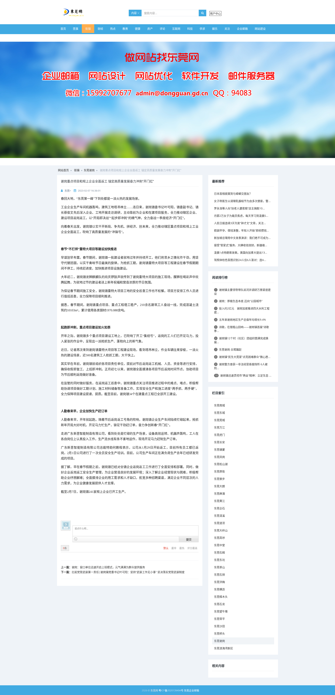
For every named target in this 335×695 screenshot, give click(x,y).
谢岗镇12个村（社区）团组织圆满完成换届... (241, 340)
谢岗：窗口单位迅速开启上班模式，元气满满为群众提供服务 (108, 567)
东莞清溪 (219, 515)
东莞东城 (219, 412)
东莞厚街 (219, 471)
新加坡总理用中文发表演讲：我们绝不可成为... (242, 238)
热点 (113, 28)
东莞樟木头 (221, 596)
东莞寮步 (219, 479)
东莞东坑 (219, 560)
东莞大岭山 (221, 530)
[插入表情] (76, 539)
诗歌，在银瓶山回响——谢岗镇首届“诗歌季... (241, 329)
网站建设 (260, 28)
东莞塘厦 (219, 449)
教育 (125, 28)
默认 (166, 548)
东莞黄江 (219, 501)
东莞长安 (219, 442)
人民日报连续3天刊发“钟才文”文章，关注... (240, 223)
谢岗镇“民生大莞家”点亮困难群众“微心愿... (242, 357)
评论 (162, 28)
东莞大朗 (219, 486)
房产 (150, 28)
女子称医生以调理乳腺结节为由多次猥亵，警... (242, 201)
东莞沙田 (219, 626)
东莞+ (68, 190)
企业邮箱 (242, 28)
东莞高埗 (219, 538)
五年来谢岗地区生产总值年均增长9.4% (240, 319)
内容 (134, 13)
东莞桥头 (219, 633)
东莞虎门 (219, 435)
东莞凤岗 (219, 457)
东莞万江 (219, 427)
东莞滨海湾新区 (223, 648)
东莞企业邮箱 (191, 690)
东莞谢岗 (89, 170)
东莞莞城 (219, 420)
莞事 (75, 28)
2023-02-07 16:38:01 (89, 190)
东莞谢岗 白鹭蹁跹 (228, 349)
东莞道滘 (219, 523)
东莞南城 (219, 405)
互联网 (176, 28)
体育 (63, 37)
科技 (190, 28)
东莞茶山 (219, 567)
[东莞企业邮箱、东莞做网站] (167, 100)
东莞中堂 (219, 545)
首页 (63, 28)
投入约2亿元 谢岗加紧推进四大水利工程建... (241, 310)
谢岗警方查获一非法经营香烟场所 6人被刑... (241, 366)
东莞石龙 (219, 604)
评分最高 (192, 548)
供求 (202, 28)
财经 (100, 28)
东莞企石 (219, 508)
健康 (137, 28)
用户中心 (215, 13)
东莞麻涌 (219, 493)
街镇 (88, 28)
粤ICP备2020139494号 (171, 690)
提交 (189, 539)
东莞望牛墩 (221, 611)
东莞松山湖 (221, 464)
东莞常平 (219, 619)
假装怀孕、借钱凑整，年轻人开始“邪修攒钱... (241, 230)
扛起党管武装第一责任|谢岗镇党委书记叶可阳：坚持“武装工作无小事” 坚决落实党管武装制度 (128, 572)
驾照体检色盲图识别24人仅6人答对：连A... (240, 260)
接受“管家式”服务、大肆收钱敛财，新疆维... (240, 245)
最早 (174, 548)
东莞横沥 (219, 589)
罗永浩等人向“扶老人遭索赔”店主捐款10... (239, 208)
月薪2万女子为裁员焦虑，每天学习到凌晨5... (241, 216)
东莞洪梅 (219, 582)
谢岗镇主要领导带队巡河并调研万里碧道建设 (242, 291)
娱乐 (215, 28)
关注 (227, 28)
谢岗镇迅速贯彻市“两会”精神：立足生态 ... (243, 375)
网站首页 (63, 170)
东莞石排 (219, 574)
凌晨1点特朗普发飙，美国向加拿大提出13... (240, 252)
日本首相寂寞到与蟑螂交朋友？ (233, 193)
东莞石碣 (219, 552)
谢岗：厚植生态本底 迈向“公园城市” (238, 301)
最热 (182, 548)
